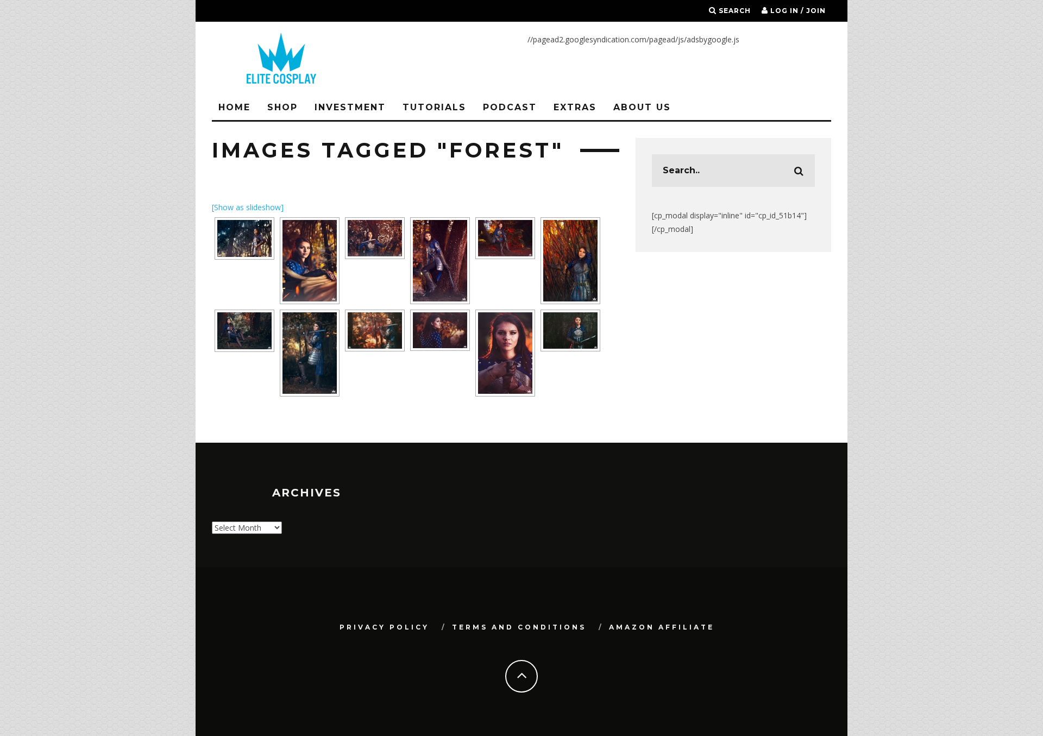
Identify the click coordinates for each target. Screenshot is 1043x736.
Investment (350, 107)
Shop (282, 107)
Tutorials (434, 107)
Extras (575, 107)
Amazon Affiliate (661, 627)
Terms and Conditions (519, 627)
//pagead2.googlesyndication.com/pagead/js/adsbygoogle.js (633, 39)
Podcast (510, 107)
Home (234, 107)
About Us (642, 107)
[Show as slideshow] (248, 207)
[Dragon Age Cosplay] (244, 238)
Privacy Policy (384, 627)
